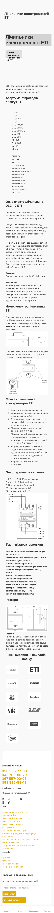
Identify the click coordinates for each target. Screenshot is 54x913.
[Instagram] (9, 799)
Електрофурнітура (11, 821)
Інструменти (8, 827)
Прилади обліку (10, 815)
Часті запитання (10, 863)
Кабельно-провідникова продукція (19, 833)
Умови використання (12, 866)
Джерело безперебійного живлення (19, 845)
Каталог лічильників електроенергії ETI (13, 55)
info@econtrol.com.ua (11, 788)
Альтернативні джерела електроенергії (21, 839)
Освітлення (7, 848)
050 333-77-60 (14, 771)
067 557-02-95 (14, 779)
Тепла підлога (8, 836)
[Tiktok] (9, 802)
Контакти (6, 860)
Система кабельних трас (14, 830)
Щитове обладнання (12, 818)
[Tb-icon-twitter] (15, 799)
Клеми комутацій (10, 842)
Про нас (6, 857)
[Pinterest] (3, 802)
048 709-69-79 (14, 775)
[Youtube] (21, 799)
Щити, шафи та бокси (12, 824)
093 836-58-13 (14, 782)
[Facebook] (3, 799)
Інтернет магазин (12, 900)
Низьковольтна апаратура (15, 812)
